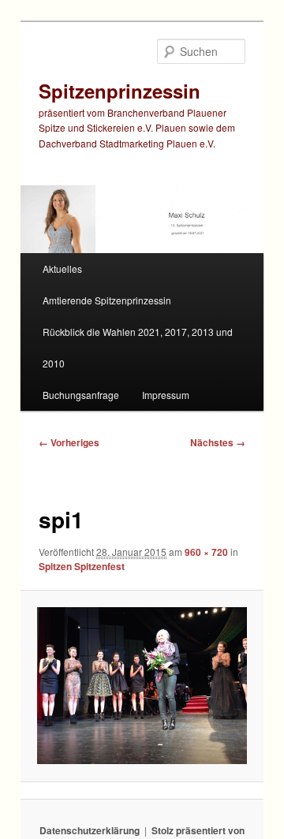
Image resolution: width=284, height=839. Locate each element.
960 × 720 (206, 552)
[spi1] (141, 685)
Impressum (165, 394)
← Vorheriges (69, 442)
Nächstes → (217, 442)
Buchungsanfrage (81, 394)
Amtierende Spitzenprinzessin (107, 300)
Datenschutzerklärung (89, 830)
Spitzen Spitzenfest (82, 566)
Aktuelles (62, 268)
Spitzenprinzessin (119, 90)
